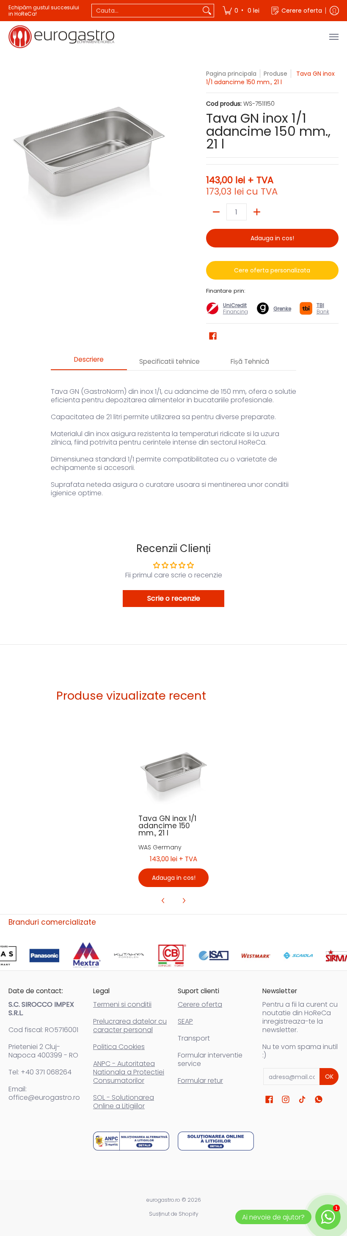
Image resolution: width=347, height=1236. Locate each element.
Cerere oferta (200, 1004)
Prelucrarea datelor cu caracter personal (130, 1025)
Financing (235, 311)
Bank (323, 308)
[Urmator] (183, 900)
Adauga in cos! (272, 238)
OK (329, 1076)
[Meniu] (333, 36)
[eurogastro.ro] (61, 36)
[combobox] (146, 10)
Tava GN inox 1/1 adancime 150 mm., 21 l (167, 825)
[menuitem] (241, 10)
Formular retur (200, 1080)
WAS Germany (160, 847)
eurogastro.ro (163, 1199)
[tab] (89, 362)
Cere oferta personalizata (272, 270)
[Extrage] (216, 212)
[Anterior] (163, 900)
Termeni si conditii (122, 1004)
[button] (213, 336)
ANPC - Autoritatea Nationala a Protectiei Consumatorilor (128, 1072)
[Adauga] (257, 212)
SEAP (185, 1021)
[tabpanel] (173, 438)
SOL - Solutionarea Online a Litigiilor (123, 1102)
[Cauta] (207, 10)
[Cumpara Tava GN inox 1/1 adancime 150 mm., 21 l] (173, 771)
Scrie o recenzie (173, 598)
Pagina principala (231, 73)
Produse (275, 73)
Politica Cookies (119, 1047)
